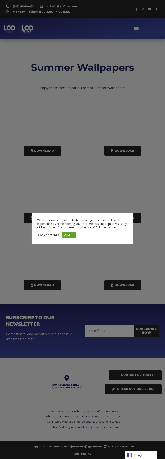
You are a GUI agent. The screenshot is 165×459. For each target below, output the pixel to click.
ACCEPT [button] (69, 234)
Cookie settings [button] (48, 235)
